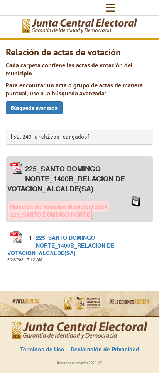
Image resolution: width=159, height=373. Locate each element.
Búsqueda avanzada (34, 107)
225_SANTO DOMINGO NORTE (50, 214)
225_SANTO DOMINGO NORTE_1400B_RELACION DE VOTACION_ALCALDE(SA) (60, 245)
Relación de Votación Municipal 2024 (58, 207)
